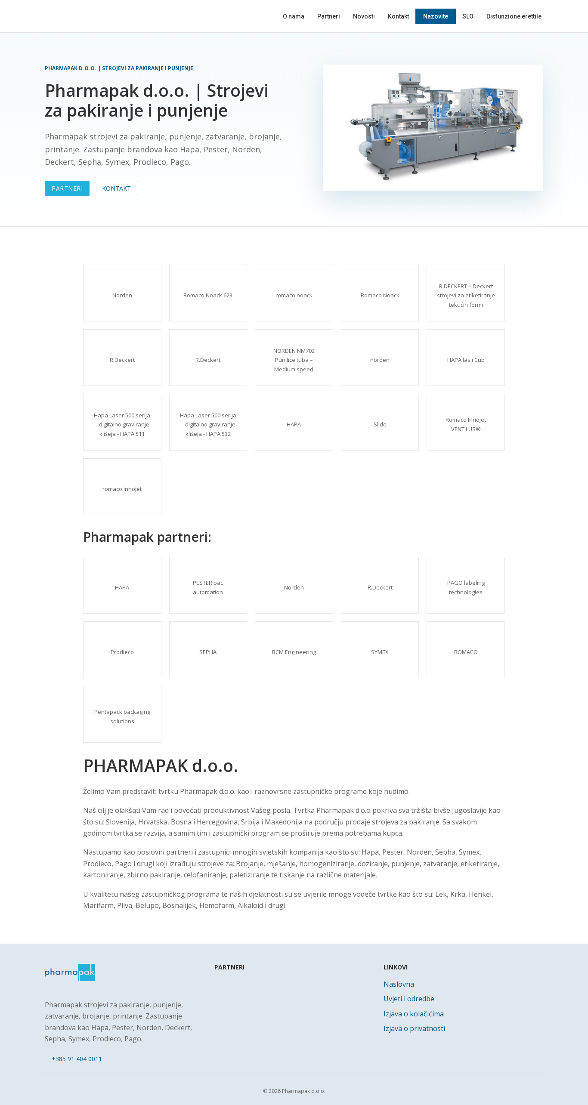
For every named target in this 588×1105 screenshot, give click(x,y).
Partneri (328, 16)
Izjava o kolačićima (414, 1014)
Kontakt (398, 16)
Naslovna (399, 984)
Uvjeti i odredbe (409, 998)
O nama (293, 16)
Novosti (364, 16)
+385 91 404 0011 (77, 1059)
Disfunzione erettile (514, 16)
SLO (467, 16)
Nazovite (435, 16)
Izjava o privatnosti (414, 1028)
